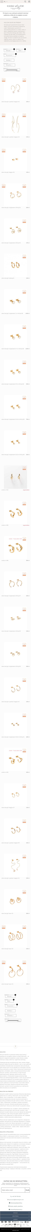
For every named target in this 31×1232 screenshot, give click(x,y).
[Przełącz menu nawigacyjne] (2, 1)
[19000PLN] (17, 69)
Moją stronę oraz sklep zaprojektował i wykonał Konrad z (15, 1229)
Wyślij (27, 1190)
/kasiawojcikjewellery (16, 1203)
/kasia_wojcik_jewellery (16, 1206)
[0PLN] (6, 69)
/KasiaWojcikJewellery (16, 1209)
